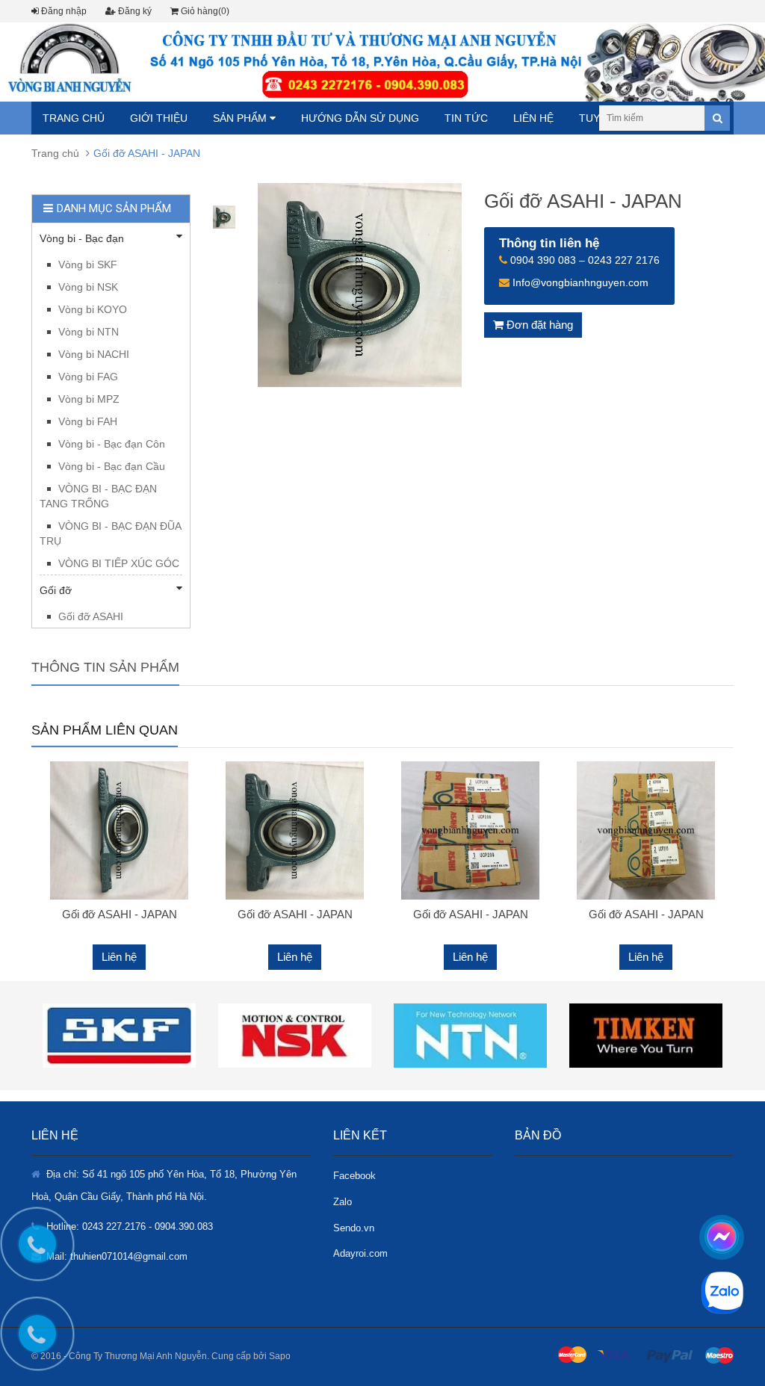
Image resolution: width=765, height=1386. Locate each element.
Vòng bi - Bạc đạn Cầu (111, 466)
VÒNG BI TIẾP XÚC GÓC (118, 563)
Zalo (342, 1201)
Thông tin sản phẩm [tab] (105, 667)
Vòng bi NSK (88, 287)
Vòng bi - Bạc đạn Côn (111, 444)
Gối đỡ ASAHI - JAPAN (119, 914)
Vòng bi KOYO (92, 309)
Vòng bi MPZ (89, 399)
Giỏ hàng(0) (204, 11)
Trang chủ (74, 118)
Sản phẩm (241, 118)
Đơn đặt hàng (538, 324)
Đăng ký (134, 11)
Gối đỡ (56, 590)
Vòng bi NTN (88, 332)
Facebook (354, 1175)
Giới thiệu (159, 118)
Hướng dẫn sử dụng (360, 118)
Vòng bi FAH (87, 421)
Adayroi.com (360, 1253)
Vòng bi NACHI (93, 354)
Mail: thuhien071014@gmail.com (117, 1256)
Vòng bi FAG (88, 377)
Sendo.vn (353, 1228)
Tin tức (466, 118)
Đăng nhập (63, 11)
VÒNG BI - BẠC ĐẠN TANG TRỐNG (98, 496)
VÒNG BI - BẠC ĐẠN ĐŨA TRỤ (110, 533)
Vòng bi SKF (87, 264)
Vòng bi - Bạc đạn (82, 238)
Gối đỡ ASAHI (90, 616)
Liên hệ (533, 118)
